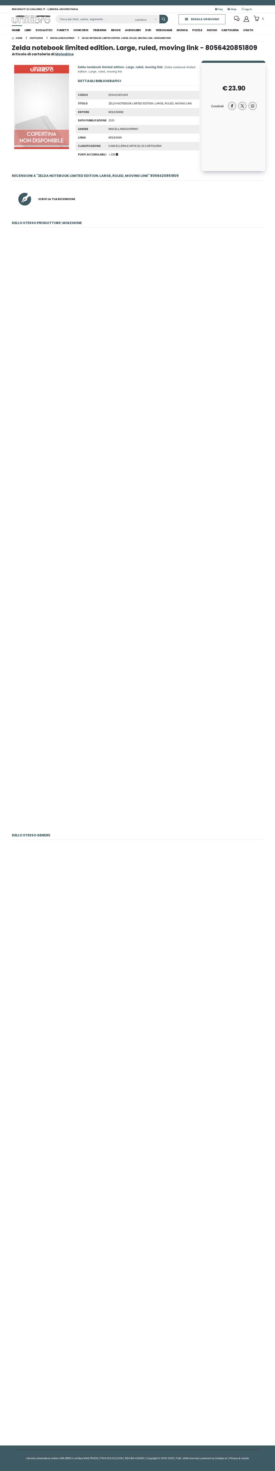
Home (16, 30)
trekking (100, 30)
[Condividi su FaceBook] (232, 106)
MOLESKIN (115, 137)
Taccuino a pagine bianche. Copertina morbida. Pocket (137, 684)
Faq (220, 9)
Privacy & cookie (239, 1458)
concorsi (80, 30)
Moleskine (116, 112)
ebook (116, 30)
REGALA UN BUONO (204, 19)
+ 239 (112, 154)
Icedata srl (221, 1458)
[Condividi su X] (242, 106)
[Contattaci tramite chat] (237, 19)
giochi (212, 30)
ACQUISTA (139, 319)
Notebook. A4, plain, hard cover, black (138, 1197)
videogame (164, 30)
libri (27, 30)
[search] (163, 19)
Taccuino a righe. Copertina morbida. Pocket (137, 585)
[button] (259, 19)
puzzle (197, 30)
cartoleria (230, 30)
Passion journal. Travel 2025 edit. (137, 782)
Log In (248, 9)
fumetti (63, 30)
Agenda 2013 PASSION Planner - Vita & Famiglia (137, 387)
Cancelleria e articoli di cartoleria (135, 146)
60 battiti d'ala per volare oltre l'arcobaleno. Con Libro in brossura (137, 1296)
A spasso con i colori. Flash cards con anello (137, 1395)
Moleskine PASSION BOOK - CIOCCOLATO (137, 289)
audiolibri (133, 30)
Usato (248, 30)
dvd (148, 30)
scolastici (43, 30)
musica (182, 30)
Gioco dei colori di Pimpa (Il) (137, 1000)
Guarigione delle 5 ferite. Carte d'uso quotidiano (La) (137, 1099)
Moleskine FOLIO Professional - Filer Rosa (137, 486)
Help (233, 9)
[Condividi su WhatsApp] (253, 106)
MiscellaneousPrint (123, 129)
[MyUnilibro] (246, 19)
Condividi (217, 106)
